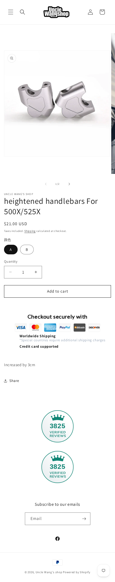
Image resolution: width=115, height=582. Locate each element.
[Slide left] (46, 184)
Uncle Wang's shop (49, 572)
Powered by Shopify (76, 572)
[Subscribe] (84, 518)
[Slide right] (69, 184)
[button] (11, 12)
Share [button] (14, 380)
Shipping (30, 231)
